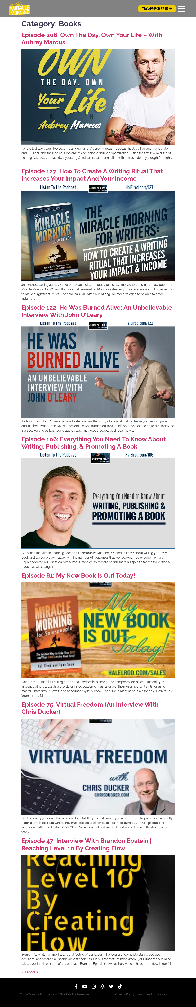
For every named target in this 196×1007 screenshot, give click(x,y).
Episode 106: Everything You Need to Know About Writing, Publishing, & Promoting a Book (93, 443)
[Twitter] (111, 986)
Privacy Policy (125, 994)
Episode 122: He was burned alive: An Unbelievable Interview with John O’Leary (96, 311)
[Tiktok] (120, 986)
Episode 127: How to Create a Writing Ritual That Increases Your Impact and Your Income (92, 175)
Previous (29, 972)
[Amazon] (102, 986)
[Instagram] (93, 986)
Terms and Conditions (152, 994)
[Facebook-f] (76, 986)
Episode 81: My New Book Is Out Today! (78, 575)
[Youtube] (84, 986)
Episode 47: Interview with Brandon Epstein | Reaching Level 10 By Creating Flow (86, 844)
